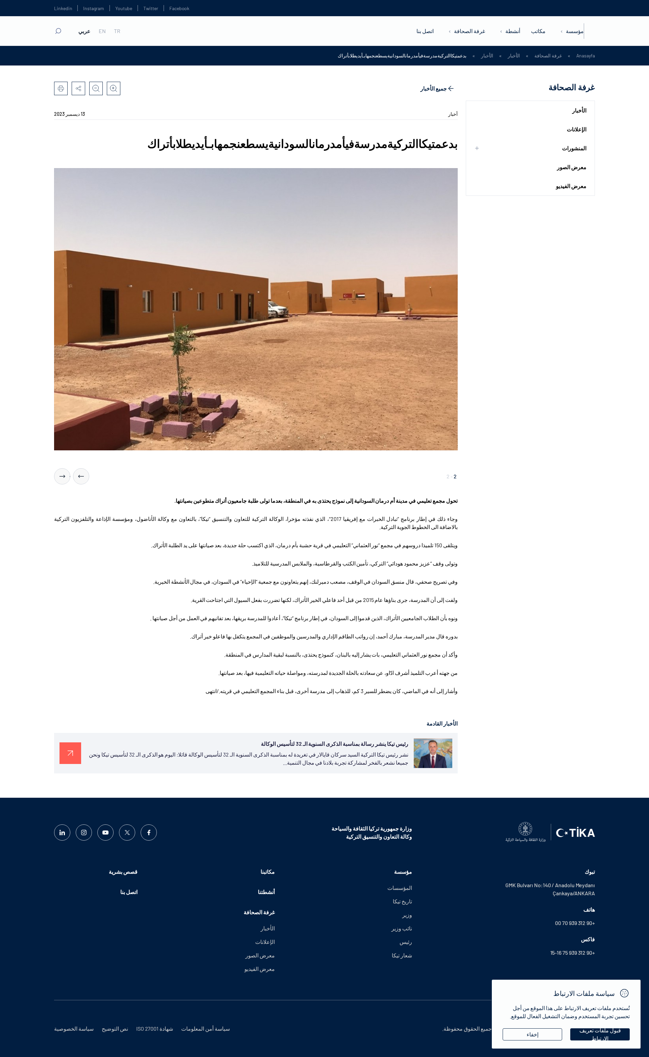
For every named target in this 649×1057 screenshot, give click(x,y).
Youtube (124, 8)
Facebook (179, 8)
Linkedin (63, 8)
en (102, 31)
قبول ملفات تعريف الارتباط (600, 1034)
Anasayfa (585, 55)
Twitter (150, 8)
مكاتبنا (268, 871)
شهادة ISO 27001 (154, 1028)
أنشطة (512, 31)
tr (117, 31)
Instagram (93, 8)
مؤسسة (575, 31)
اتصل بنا (425, 31)
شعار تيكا (402, 955)
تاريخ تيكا (402, 901)
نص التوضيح (115, 1028)
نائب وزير (401, 928)
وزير (407, 914)
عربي (84, 31)
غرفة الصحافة (469, 31)
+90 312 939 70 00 (575, 923)
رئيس (406, 942)
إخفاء (532, 1034)
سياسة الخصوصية (74, 1028)
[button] (81, 476)
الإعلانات (576, 129)
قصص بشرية (123, 871)
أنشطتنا (266, 892)
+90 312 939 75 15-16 (572, 952)
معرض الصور (571, 167)
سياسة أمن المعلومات (205, 1028)
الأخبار (514, 55)
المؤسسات (399, 887)
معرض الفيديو (571, 186)
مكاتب (538, 31)
